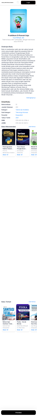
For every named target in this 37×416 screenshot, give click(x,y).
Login (28, 2)
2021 (17, 118)
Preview (19, 413)
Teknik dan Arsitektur (22, 110)
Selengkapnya (30, 98)
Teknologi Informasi (22, 112)
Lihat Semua (32, 126)
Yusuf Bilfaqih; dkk (18, 38)
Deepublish (19, 115)
